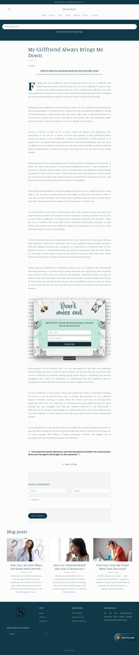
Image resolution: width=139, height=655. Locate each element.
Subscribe (70, 344)
